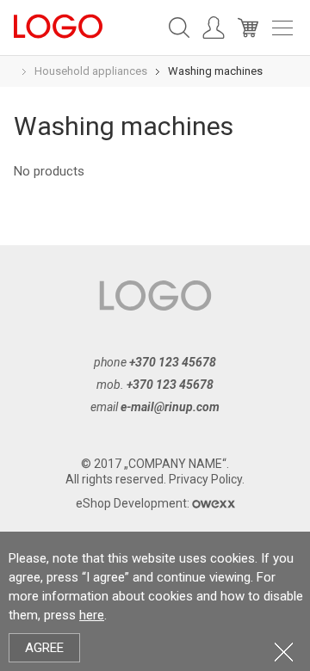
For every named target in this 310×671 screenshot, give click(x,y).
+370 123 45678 (172, 362)
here (91, 615)
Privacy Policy (205, 479)
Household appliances (90, 71)
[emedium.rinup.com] (58, 25)
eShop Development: (134, 503)
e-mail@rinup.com (170, 407)
